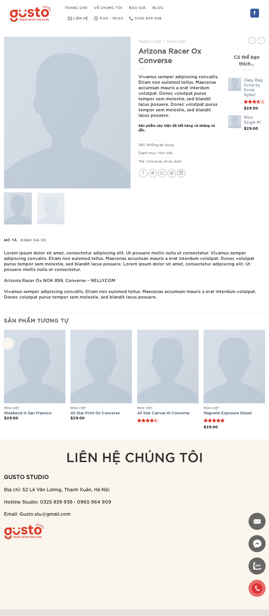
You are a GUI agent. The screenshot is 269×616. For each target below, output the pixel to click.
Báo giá (137, 8)
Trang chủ (75, 8)
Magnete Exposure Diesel (228, 412)
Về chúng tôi (108, 8)
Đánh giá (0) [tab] (33, 240)
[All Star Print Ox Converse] (101, 366)
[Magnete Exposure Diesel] (234, 366)
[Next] (121, 112)
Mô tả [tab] (10, 240)
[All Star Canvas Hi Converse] (168, 366)
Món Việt (176, 41)
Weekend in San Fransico (27, 412)
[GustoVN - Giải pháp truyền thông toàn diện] (30, 13)
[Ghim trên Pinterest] (171, 173)
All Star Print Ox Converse (95, 412)
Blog (157, 8)
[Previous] (13, 112)
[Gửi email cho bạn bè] (162, 173)
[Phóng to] (11, 182)
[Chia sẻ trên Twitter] (152, 173)
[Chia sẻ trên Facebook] (143, 173)
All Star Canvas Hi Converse (163, 412)
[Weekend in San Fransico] (34, 366)
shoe (168, 161)
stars (178, 161)
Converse (154, 161)
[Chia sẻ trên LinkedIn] (181, 173)
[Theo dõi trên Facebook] (254, 13)
